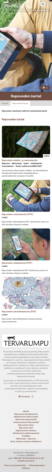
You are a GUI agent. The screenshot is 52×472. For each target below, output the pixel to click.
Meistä (26, 411)
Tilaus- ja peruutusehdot (15, 465)
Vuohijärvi (26, 436)
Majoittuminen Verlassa (26, 430)
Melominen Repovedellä (26, 419)
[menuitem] (42, 4)
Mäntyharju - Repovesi (26, 439)
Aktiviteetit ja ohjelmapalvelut (26, 433)
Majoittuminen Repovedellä (26, 417)
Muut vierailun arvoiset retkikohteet (26, 441)
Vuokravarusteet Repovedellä (26, 422)
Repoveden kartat (21, 10)
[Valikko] (49, 4)
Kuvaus (5, 103)
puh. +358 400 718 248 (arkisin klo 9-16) (26, 458)
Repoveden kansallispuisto (26, 414)
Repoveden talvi (26, 428)
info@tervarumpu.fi (26, 461)
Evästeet (26, 468)
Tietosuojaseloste (37, 465)
